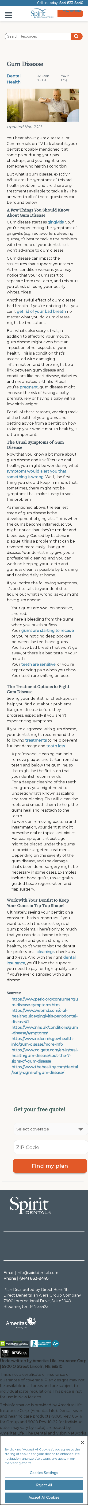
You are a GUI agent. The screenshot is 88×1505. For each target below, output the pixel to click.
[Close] (82, 1442)
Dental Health (14, 78)
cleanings (45, 952)
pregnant (29, 387)
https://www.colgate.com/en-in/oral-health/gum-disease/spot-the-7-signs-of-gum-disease (44, 1055)
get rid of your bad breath (41, 311)
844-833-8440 (71, 3)
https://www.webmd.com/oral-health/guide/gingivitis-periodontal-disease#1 (44, 1016)
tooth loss (55, 746)
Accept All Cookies (44, 1497)
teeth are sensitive (38, 664)
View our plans (72, 11)
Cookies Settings (44, 1473)
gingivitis (56, 222)
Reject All (44, 1485)
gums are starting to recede (47, 630)
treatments (36, 740)
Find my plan (50, 1166)
